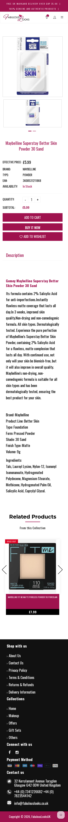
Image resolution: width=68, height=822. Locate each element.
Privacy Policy (18, 670)
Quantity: (8, 199)
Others (13, 737)
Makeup (14, 715)
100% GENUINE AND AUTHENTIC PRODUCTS (32, 9)
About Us (15, 655)
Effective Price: (12, 162)
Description (15, 255)
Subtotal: (9, 207)
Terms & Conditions (21, 677)
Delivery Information (22, 692)
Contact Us (16, 662)
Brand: (7, 169)
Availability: (10, 186)
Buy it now (32, 227)
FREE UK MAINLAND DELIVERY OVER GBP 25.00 (32, 3)
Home (12, 708)
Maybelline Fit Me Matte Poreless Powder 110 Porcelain (32, 597)
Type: (6, 175)
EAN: (5, 181)
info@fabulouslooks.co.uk (31, 803)
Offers (13, 722)
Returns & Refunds (21, 684)
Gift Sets (15, 730)
